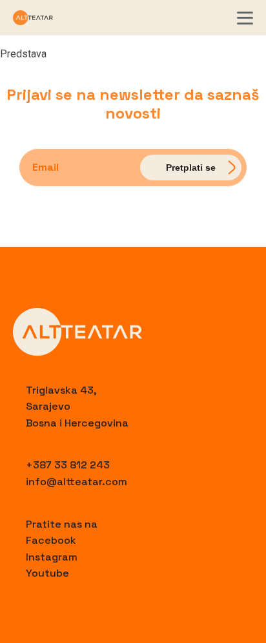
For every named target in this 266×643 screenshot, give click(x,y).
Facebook (51, 540)
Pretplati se (191, 167)
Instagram (51, 557)
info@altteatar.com (76, 481)
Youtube (47, 573)
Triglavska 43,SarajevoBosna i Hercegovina (77, 406)
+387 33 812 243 (68, 465)
